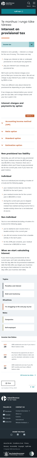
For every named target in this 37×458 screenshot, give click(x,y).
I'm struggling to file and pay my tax (18, 307)
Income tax (7, 44)
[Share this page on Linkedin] (18, 435)
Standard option (13, 138)
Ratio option (11, 131)
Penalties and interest (13, 286)
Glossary (6, 446)
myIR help (28, 446)
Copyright (21, 446)
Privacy (26, 443)
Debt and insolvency (12, 294)
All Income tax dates (26, 375)
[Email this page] (12, 435)
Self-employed (10, 327)
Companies (9, 319)
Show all (29, 115)
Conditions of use (18, 443)
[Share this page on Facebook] (25, 435)
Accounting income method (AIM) (18, 123)
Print (9, 383)
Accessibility (13, 446)
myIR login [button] (17, 11)
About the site (8, 443)
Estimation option (13, 145)
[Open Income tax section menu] (31, 44)
